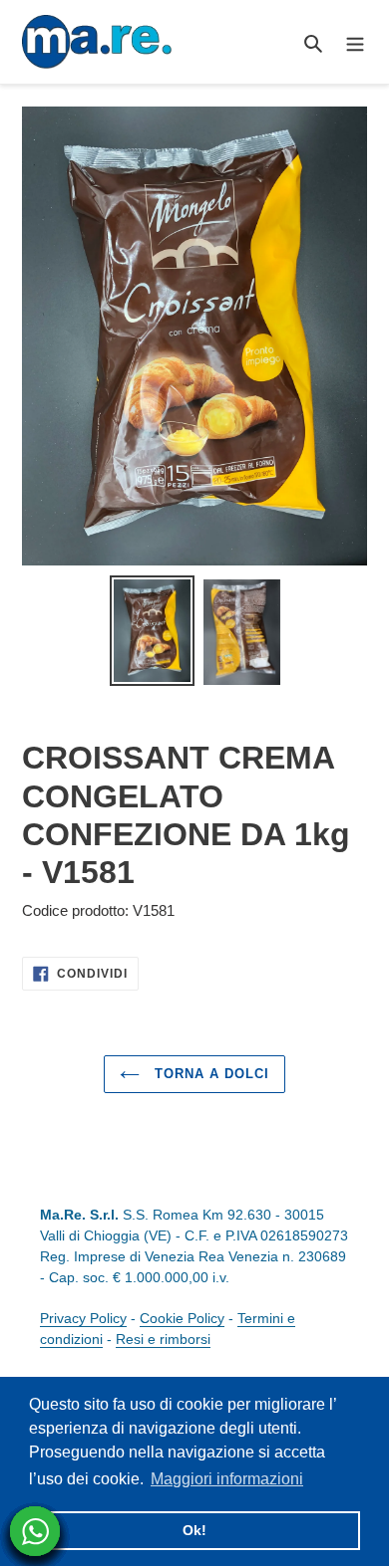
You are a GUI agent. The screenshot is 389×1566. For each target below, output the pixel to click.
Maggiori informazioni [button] (227, 1478)
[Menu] (355, 42)
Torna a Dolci (210, 1073)
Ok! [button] (194, 1530)
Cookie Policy (182, 1318)
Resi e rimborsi (163, 1339)
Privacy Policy (83, 1318)
